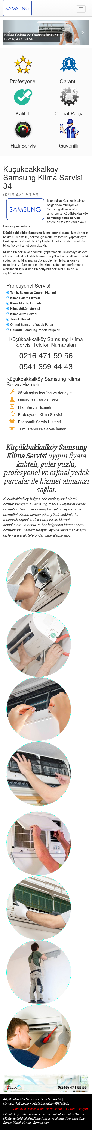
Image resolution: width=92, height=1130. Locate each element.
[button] (9, 32)
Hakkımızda (36, 1109)
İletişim (83, 1109)
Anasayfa (19, 1109)
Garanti (71, 1109)
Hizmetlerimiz (55, 1109)
